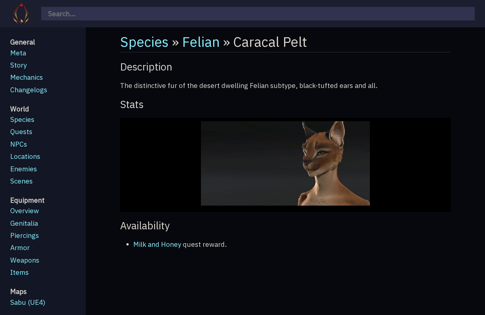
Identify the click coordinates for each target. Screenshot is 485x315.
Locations (25, 156)
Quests (21, 131)
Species (22, 119)
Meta (18, 52)
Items (19, 272)
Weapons (24, 260)
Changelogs (28, 89)
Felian (201, 41)
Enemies (23, 168)
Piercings (24, 235)
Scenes (21, 181)
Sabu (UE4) (28, 302)
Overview (24, 210)
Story (18, 65)
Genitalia (24, 223)
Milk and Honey (157, 244)
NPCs (18, 144)
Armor (20, 247)
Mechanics (26, 77)
